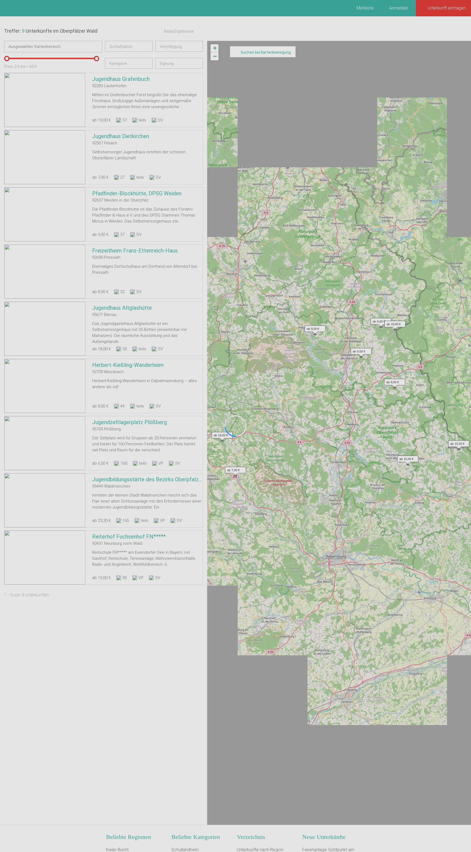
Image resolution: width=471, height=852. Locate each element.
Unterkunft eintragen (446, 8)
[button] (220, 434)
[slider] (7, 58)
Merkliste (365, 8)
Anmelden (398, 8)
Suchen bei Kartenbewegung (266, 52)
